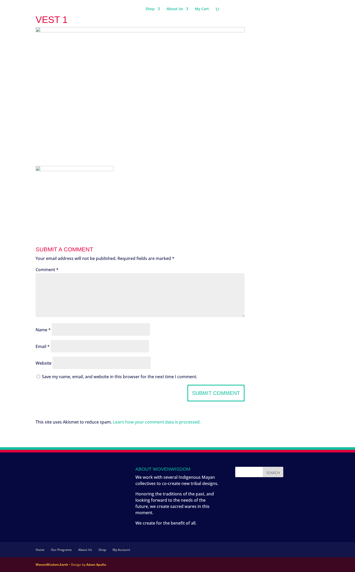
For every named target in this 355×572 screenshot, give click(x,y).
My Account (121, 550)
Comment (47, 269)
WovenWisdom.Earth (52, 564)
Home (40, 550)
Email (43, 346)
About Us (175, 9)
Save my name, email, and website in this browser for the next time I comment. (119, 377)
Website (43, 363)
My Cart (202, 9)
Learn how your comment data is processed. (157, 422)
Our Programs (61, 550)
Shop (150, 9)
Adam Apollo (96, 564)
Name (43, 330)
